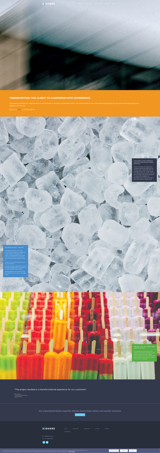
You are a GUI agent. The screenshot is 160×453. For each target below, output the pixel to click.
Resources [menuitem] (97, 3)
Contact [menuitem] (114, 3)
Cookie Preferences (68, 431)
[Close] (158, 450)
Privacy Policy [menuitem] (75, 428)
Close (133, 450)
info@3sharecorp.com (48, 436)
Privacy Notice (71, 451)
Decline (124, 450)
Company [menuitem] (106, 3)
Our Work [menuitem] (89, 3)
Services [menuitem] (80, 3)
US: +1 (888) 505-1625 (48, 438)
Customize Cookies (114, 450)
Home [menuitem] (65, 428)
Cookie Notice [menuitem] (87, 428)
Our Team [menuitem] (107, 428)
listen (19, 109)
